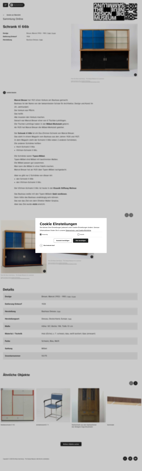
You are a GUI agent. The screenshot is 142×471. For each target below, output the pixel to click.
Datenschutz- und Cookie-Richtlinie (78, 230)
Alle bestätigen (81, 240)
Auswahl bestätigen (62, 240)
